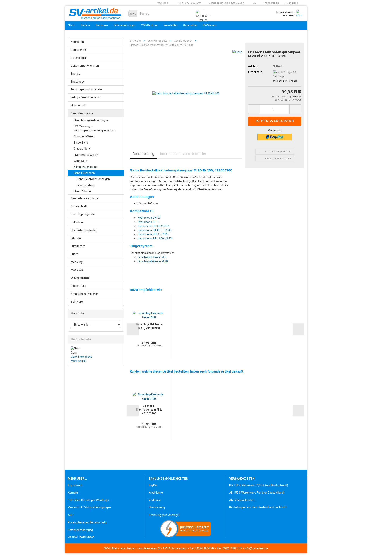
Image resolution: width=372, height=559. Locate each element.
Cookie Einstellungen (81, 537)
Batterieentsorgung (80, 530)
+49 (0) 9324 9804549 (188, 2)
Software (77, 301)
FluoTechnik (78, 105)
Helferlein (77, 222)
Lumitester (78, 246)
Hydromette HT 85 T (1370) (155, 230)
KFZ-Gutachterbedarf (84, 230)
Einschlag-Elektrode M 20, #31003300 (149, 326)
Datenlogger (78, 57)
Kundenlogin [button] (271, 2)
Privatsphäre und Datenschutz (87, 522)
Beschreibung (143, 154)
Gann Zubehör (83, 191)
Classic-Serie (82, 148)
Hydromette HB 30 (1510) (153, 225)
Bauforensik (78, 49)
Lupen (74, 254)
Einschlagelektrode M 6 (152, 256)
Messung (77, 262)
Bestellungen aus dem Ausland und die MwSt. (258, 507)
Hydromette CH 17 (86, 155)
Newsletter (170, 25)
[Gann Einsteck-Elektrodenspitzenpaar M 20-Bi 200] (186, 93)
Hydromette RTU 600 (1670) (155, 238)
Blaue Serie (81, 142)
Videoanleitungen (124, 25)
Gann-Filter (190, 25)
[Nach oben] (10, 553)
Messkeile (77, 269)
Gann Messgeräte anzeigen (91, 120)
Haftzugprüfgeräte (83, 214)
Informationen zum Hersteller (183, 154)
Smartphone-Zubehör (84, 293)
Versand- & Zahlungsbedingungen (89, 507)
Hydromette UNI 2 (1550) (153, 234)
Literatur (76, 238)
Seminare (102, 25)
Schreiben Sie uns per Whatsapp (88, 500)
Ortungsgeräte (80, 277)
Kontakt (73, 492)
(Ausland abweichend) (285, 81)
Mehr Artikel (78, 361)
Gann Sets (80, 161)
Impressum (75, 485)
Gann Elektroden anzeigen (93, 179)
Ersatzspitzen (86, 185)
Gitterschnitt (79, 206)
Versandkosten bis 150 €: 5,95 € (226, 2)
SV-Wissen (209, 25)
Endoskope (78, 81)
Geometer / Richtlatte (84, 198)
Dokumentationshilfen (85, 65)
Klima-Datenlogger (85, 167)
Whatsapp (162, 2)
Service (85, 25)
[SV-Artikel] (95, 13)
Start (71, 25)
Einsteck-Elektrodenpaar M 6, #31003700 (149, 409)
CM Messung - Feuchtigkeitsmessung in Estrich (94, 128)
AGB (70, 515)
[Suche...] (199, 13)
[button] (253, 3)
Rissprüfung (78, 285)
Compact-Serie (83, 136)
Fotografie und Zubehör (85, 97)
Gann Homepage (81, 356)
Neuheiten (77, 41)
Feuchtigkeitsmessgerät (86, 89)
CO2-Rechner (149, 25)
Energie (75, 73)
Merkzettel (291, 2)
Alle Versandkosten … (243, 500)
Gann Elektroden (84, 173)
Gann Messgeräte (82, 113)
